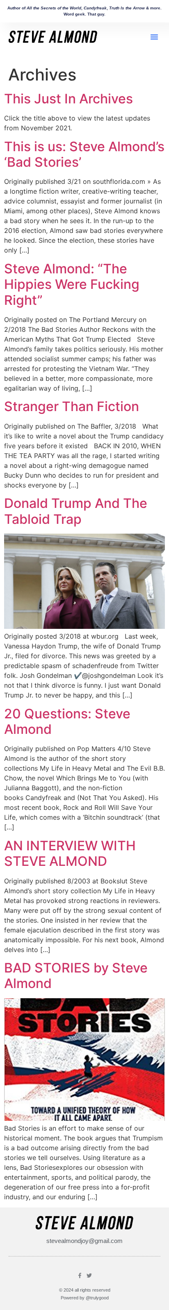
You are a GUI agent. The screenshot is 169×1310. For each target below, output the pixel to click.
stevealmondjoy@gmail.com (84, 1240)
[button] (154, 37)
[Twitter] (89, 1275)
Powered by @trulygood (85, 1297)
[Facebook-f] (79, 1275)
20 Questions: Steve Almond (67, 721)
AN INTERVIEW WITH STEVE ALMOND (70, 853)
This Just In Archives (68, 99)
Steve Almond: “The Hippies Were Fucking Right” (71, 284)
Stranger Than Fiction (71, 406)
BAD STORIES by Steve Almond (76, 975)
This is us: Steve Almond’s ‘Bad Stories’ (84, 154)
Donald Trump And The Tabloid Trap (75, 511)
